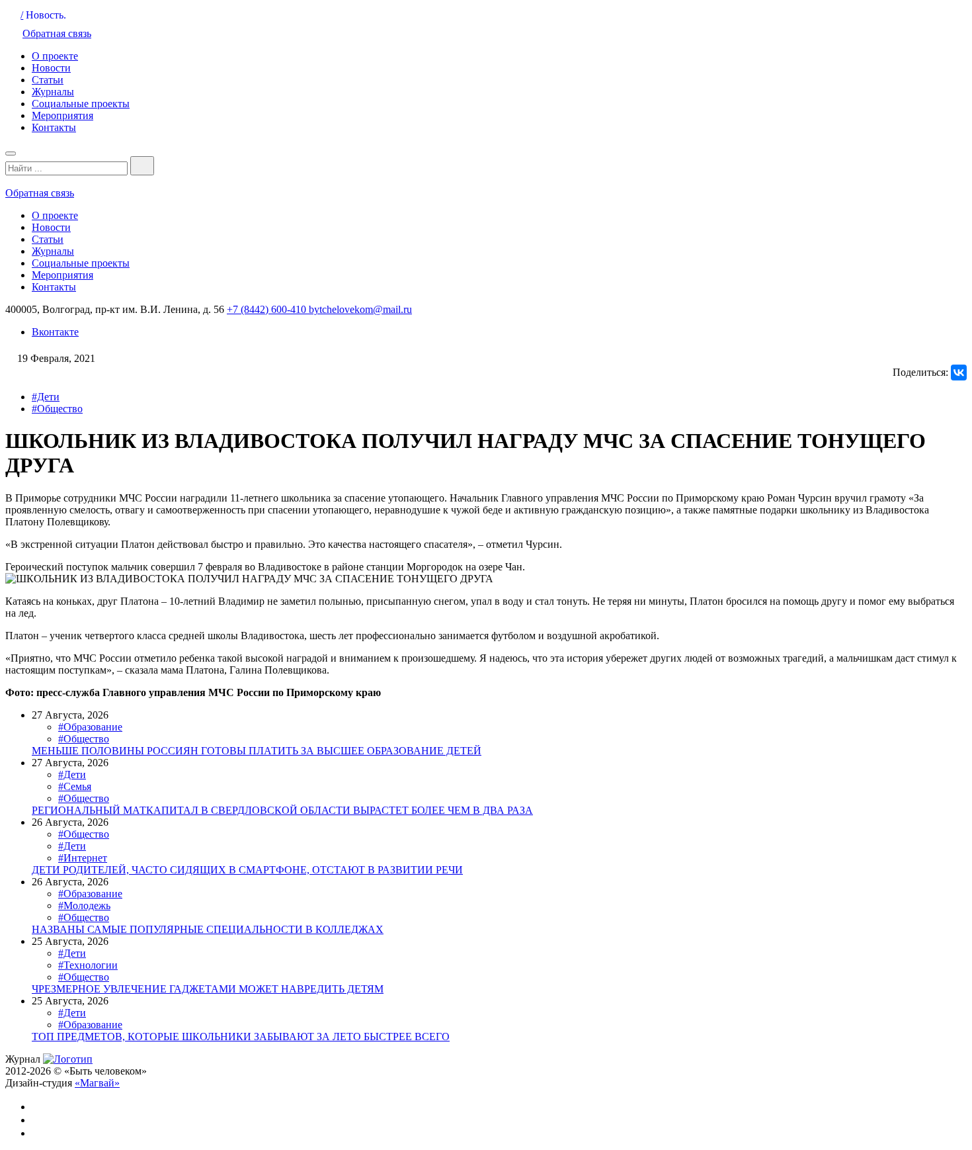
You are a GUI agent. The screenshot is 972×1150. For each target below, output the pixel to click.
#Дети (46, 396)
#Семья (74, 786)
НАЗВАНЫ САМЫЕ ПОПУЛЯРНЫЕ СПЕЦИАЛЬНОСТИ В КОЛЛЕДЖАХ (208, 929)
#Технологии (88, 965)
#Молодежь (84, 905)
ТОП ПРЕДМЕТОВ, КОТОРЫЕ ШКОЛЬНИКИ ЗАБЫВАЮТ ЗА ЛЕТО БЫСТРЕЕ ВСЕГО (241, 1036)
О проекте (55, 56)
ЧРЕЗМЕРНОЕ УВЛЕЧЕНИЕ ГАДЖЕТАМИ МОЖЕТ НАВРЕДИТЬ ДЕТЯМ (208, 989)
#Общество (57, 408)
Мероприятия (62, 115)
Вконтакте (55, 331)
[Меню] (10, 153)
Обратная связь (56, 33)
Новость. (46, 15)
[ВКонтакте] (959, 372)
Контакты (54, 127)
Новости (51, 67)
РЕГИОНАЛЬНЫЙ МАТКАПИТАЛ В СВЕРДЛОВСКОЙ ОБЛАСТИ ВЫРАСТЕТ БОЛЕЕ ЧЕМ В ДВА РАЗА (282, 810)
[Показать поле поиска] (142, 165)
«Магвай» (97, 1082)
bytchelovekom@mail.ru (360, 309)
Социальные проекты (81, 103)
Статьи (47, 79)
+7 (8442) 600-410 (268, 309)
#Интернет (82, 857)
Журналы (53, 91)
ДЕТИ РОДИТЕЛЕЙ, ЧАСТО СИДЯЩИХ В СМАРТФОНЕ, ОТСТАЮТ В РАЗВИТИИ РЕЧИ (247, 869)
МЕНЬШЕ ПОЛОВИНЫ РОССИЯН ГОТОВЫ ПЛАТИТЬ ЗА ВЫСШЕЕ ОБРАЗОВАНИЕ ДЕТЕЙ (256, 750)
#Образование (90, 726)
